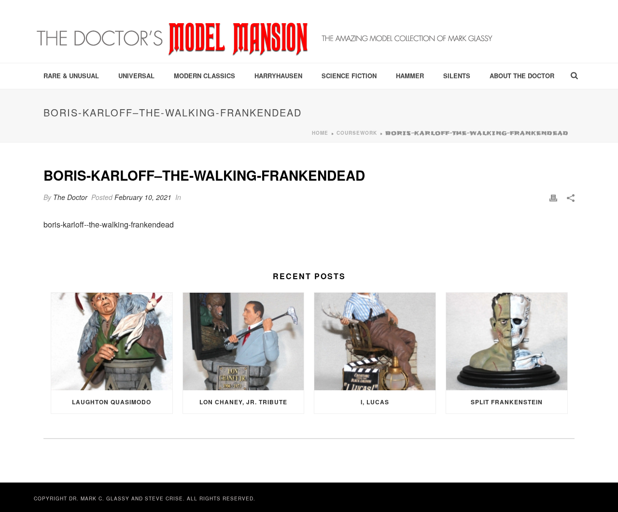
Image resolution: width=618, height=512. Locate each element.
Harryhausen (278, 75)
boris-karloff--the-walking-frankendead (108, 224)
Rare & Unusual (71, 75)
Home (320, 132)
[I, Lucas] (374, 341)
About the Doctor (522, 75)
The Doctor (70, 197)
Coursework (357, 132)
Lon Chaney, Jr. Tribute (243, 402)
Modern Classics (204, 75)
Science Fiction (349, 75)
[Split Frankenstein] (506, 341)
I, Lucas (375, 402)
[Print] (553, 197)
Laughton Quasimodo (111, 402)
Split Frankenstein (507, 402)
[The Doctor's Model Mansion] (265, 31)
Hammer (410, 75)
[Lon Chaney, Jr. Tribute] (243, 341)
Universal (136, 75)
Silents (456, 75)
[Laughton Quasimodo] (111, 341)
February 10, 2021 (142, 197)
